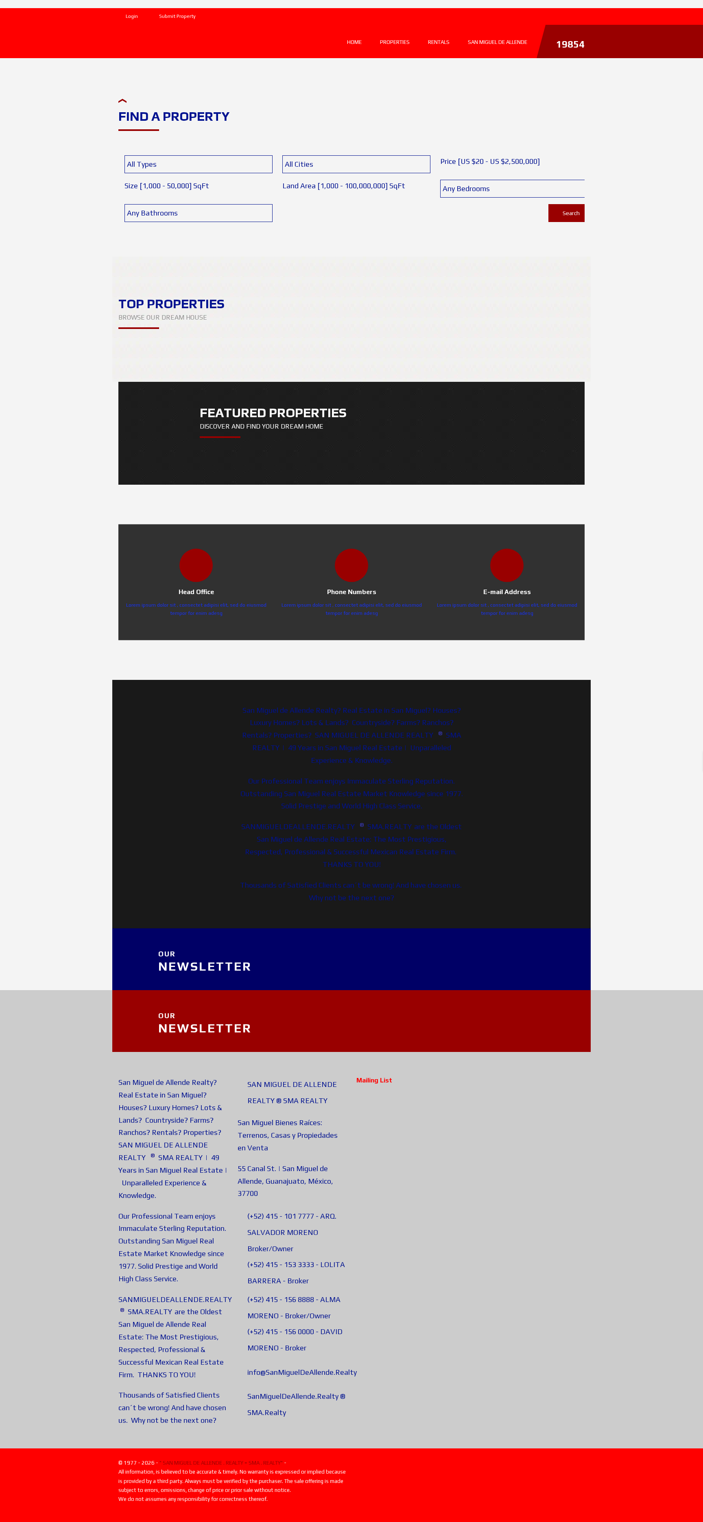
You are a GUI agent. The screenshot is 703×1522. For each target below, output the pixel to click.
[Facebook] (552, 14)
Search (570, 213)
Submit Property (177, 16)
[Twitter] (567, 14)
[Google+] (583, 14)
